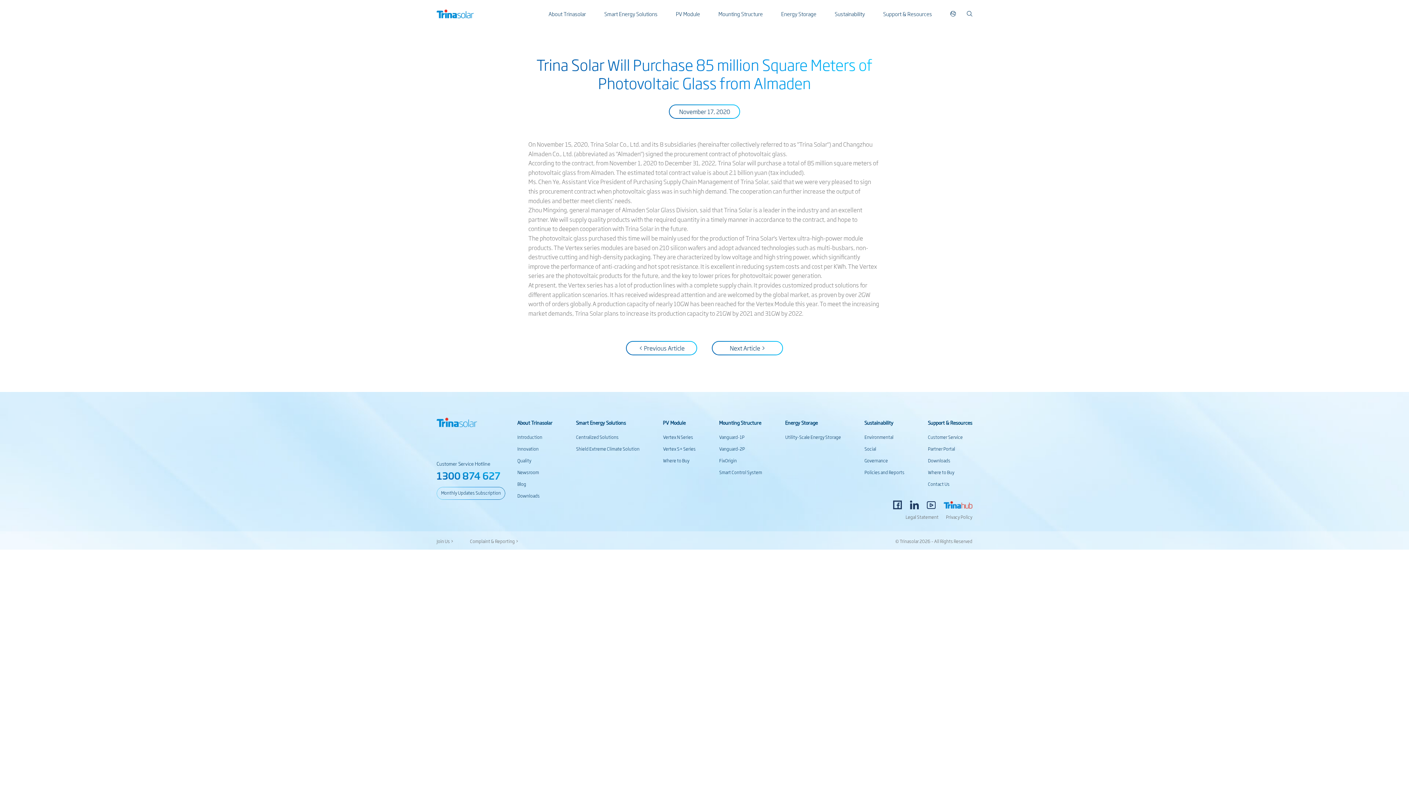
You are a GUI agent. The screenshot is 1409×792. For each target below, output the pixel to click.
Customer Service (945, 437)
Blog (521, 484)
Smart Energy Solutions (631, 14)
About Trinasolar (567, 14)
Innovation (528, 448)
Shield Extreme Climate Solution (608, 448)
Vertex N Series (678, 437)
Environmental (878, 437)
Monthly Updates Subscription (471, 492)
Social (870, 448)
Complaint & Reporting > (494, 541)
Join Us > (445, 541)
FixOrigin (728, 460)
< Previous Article (662, 348)
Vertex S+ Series (679, 448)
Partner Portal (941, 448)
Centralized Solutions (597, 437)
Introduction (529, 437)
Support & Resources (907, 14)
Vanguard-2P (732, 448)
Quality (524, 460)
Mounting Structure (740, 14)
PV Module (688, 14)
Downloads (528, 495)
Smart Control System (740, 472)
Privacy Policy (959, 517)
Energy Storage (798, 14)
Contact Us (939, 484)
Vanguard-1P (731, 437)
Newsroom (528, 472)
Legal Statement (922, 517)
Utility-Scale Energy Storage (813, 437)
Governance (876, 460)
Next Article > (747, 348)
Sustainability (850, 14)
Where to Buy (676, 460)
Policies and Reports (884, 472)
